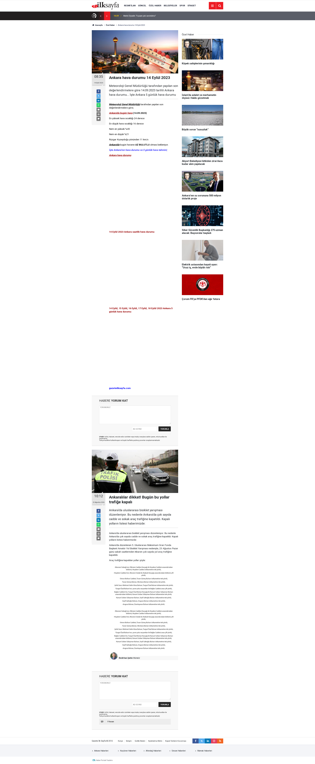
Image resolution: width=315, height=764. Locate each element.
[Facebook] (99, 91)
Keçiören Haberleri (128, 751)
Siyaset (192, 5)
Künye (120, 741)
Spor (182, 5)
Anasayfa (99, 25)
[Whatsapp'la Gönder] (99, 105)
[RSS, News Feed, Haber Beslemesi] (220, 740)
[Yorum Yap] (99, 119)
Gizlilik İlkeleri (140, 741)
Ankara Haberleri (101, 751)
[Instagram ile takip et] (214, 740)
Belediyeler (170, 5)
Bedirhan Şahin (126, 658)
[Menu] (212, 5)
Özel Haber (155, 5)
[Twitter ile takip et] (202, 740)
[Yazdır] (99, 114)
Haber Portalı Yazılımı (104, 760)
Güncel (142, 5)
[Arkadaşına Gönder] (99, 110)
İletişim (129, 741)
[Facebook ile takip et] (195, 740)
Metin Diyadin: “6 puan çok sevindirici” (139, 16)
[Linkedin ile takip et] (208, 740)
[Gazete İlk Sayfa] (105, 5)
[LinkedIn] (99, 101)
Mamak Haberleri (204, 751)
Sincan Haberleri (179, 751)
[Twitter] (99, 96)
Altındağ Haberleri (153, 751)
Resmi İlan (130, 5)
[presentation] (101, 15)
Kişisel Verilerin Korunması (175, 741)
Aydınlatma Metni (155, 741)
